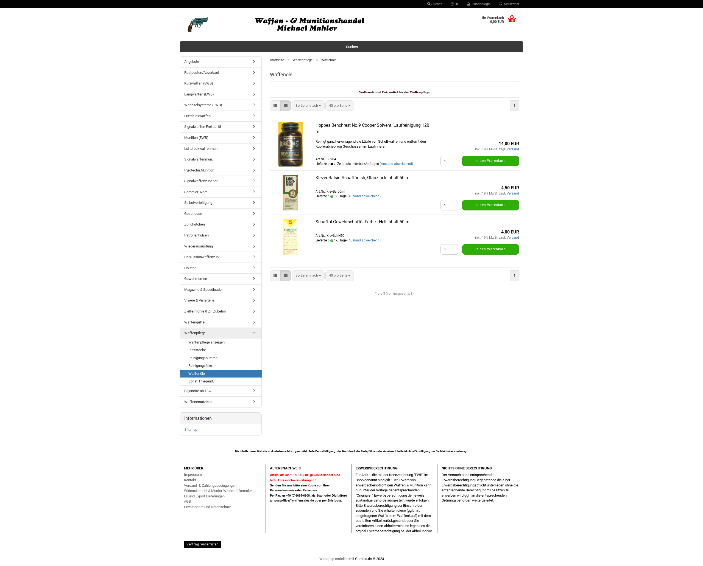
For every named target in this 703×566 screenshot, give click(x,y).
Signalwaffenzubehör (200, 181)
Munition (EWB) (196, 138)
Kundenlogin (480, 4)
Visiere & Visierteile (199, 300)
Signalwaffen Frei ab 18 (202, 127)
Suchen (436, 4)
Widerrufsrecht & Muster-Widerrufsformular (218, 491)
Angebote (191, 62)
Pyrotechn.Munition (199, 170)
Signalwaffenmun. (198, 159)
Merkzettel (510, 4)
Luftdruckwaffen (197, 116)
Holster (190, 268)
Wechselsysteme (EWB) (203, 105)
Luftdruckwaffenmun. (201, 149)
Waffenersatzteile (198, 402)
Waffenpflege (195, 333)
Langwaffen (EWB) (199, 94)
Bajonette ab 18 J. (198, 391)
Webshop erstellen (333, 559)
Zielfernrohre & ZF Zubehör (205, 311)
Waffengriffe (194, 322)
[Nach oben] (688, 559)
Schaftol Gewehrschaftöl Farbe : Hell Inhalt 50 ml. (364, 221)
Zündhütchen (194, 224)
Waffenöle (196, 373)
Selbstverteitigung (198, 203)
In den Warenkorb (490, 161)
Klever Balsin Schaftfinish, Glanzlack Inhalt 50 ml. (364, 177)
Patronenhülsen (196, 235)
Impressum (193, 474)
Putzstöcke (197, 350)
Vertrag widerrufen (202, 544)
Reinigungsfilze (200, 366)
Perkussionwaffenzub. (201, 257)
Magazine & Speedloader (203, 290)
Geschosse (193, 214)
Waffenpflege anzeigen (206, 342)
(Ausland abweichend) (396, 164)
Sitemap (190, 429)
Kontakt (190, 480)
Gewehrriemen (195, 279)
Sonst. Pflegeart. (201, 381)
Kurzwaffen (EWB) (198, 83)
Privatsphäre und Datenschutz (207, 507)
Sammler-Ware (196, 192)
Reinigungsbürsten (202, 358)
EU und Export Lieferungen (204, 496)
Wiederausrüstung (198, 246)
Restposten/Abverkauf (201, 73)
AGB (187, 501)
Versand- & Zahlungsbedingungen (210, 485)
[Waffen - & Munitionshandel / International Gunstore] (308, 24)
